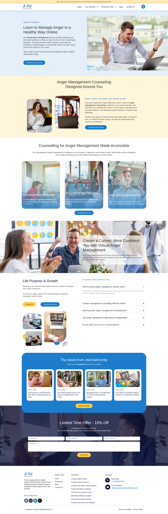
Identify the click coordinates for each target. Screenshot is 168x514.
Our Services (90, 7)
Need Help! (115, 479)
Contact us (130, 7)
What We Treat (107, 7)
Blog (121, 7)
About (79, 7)
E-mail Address (117, 485)
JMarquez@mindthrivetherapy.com (125, 488)
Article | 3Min (32, 390)
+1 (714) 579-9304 (117, 481)
